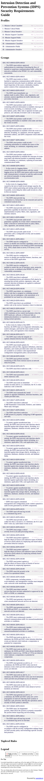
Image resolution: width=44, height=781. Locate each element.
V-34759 (40, 334)
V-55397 (40, 420)
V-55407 (40, 473)
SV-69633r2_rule (37, 649)
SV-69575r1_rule (37, 529)
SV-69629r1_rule (37, 627)
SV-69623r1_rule (37, 599)
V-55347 (40, 547)
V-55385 (40, 634)
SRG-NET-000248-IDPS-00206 (14, 356)
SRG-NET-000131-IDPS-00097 (14, 253)
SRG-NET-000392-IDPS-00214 (14, 635)
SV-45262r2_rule (37, 79)
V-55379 (40, 605)
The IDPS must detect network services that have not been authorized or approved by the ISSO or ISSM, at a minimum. (23, 591)
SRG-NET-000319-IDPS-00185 (14, 473)
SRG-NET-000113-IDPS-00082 (13, 217)
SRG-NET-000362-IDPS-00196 (14, 535)
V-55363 (40, 380)
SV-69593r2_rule (37, 549)
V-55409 (40, 485)
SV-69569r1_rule (37, 501)
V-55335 (40, 195)
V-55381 (40, 614)
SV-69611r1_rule (37, 579)
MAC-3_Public (38, 46)
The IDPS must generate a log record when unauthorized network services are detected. (21, 600)
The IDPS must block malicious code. (19, 369)
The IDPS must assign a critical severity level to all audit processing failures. (19, 531)
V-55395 (40, 692)
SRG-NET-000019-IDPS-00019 (14, 77)
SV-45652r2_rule (37, 303)
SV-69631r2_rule (37, 637)
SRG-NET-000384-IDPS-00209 (14, 587)
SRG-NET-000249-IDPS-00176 (14, 366)
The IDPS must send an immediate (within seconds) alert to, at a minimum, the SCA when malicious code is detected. (22, 384)
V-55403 (40, 459)
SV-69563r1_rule (37, 93)
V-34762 (40, 366)
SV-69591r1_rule (37, 537)
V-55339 (40, 239)
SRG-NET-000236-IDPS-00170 (14, 322)
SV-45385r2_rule (37, 142)
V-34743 (40, 300)
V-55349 (40, 559)
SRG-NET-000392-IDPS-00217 (14, 672)
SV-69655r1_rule (37, 488)
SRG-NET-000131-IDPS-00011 (13, 239)
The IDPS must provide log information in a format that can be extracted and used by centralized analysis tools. (23, 200)
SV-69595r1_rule (37, 561)
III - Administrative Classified (12, 43)
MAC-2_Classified (37, 34)
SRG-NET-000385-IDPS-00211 (13, 605)
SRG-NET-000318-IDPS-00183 (14, 446)
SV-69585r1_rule (37, 241)
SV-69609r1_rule (37, 382)
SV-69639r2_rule (37, 684)
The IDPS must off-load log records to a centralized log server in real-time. (17, 719)
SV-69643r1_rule (37, 422)
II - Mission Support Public (12, 38)
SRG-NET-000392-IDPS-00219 (14, 692)
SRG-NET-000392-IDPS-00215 (14, 646)
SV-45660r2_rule (37, 325)
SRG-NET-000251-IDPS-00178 (14, 390)
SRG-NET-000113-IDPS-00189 (13, 229)
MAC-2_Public (38, 37)
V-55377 (40, 597)
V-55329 (40, 527)
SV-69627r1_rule (37, 617)
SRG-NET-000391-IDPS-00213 (14, 625)
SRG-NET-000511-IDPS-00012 (13, 716)
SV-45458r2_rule (37, 219)
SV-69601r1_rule (37, 412)
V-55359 (40, 356)
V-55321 (40, 229)
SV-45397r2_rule (37, 184)
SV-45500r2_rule (37, 255)
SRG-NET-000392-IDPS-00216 (14, 660)
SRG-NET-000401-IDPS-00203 (14, 706)
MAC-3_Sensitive (37, 49)
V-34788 (40, 400)
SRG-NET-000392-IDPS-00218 (14, 682)
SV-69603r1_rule (37, 344)
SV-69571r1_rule (37, 511)
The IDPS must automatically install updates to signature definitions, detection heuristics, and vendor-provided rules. (23, 394)
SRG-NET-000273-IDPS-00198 (14, 400)
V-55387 (40, 646)
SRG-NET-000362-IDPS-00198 (14, 559)
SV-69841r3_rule (37, 571)
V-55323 (40, 499)
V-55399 (40, 434)
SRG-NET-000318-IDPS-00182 (14, 434)
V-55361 (40, 372)
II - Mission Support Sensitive (13, 40)
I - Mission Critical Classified (12, 26)
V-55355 (40, 410)
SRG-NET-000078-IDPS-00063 (14, 152)
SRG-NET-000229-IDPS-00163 (14, 300)
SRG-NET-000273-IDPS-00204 (14, 410)
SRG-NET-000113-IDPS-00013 (13, 205)
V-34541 (40, 116)
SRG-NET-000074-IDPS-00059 (14, 102)
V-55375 (40, 587)
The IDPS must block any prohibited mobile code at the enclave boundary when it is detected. (23, 304)
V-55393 (40, 682)
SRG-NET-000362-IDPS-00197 (14, 547)
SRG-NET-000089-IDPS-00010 (14, 166)
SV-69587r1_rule (37, 265)
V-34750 (40, 322)
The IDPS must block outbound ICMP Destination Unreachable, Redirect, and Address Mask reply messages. (22, 404)
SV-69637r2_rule (37, 674)
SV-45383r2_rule (37, 118)
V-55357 (40, 342)
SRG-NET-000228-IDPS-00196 (14, 289)
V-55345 (40, 535)
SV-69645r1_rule (37, 436)
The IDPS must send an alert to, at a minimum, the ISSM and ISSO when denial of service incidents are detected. (22, 687)
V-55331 (40, 517)
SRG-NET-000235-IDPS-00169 (14, 308)
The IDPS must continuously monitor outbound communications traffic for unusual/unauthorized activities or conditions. (19, 629)
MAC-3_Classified (37, 43)
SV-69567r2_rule (37, 231)
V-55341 (40, 263)
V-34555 (40, 181)
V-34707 (40, 274)
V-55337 (40, 724)
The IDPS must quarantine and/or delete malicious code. (16, 376)
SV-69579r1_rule (37, 168)
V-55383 (40, 624)
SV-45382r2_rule (37, 105)
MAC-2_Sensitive (37, 40)
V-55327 (40, 716)
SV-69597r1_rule (37, 708)
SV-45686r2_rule (37, 368)
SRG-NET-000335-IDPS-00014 (14, 517)
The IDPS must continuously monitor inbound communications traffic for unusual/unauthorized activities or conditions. (23, 619)
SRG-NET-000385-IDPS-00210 (14, 597)
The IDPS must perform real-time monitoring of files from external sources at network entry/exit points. (21, 361)
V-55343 (40, 288)
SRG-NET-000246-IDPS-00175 (14, 334)
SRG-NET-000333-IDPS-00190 (14, 499)
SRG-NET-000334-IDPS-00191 (14, 509)
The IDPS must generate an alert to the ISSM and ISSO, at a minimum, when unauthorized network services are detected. (23, 609)
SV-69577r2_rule (37, 519)
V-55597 (40, 390)
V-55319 (40, 205)
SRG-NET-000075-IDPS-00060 (14, 116)
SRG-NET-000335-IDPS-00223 (14, 527)
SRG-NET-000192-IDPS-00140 (14, 275)
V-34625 (40, 253)
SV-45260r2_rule (37, 65)
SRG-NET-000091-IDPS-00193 (14, 195)
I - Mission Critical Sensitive (12, 32)
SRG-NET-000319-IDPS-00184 (14, 459)
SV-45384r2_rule (37, 128)
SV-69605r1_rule (37, 358)
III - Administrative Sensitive (12, 49)
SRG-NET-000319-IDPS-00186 (14, 485)
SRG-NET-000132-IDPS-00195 (14, 263)
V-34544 (40, 152)
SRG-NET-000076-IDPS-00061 (14, 126)
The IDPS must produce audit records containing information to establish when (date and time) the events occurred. (23, 121)
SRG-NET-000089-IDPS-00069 (14, 181)
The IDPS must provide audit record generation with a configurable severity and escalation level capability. (22, 234)
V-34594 (40, 217)
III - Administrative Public (11, 46)
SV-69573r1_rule (37, 718)
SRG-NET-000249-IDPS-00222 (14, 380)
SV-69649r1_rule (37, 462)
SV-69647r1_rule (37, 448)
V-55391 (40, 672)
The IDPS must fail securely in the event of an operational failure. (16, 572)
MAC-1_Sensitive (37, 31)
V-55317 (40, 90)
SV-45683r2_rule (37, 336)
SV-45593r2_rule (37, 277)
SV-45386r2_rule (37, 154)
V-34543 (40, 140)
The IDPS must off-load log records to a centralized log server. (17, 512)
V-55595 (40, 569)
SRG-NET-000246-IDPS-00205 (14, 342)
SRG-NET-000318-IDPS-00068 (14, 420)
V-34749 (40, 308)
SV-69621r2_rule (37, 589)
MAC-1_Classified (37, 25)
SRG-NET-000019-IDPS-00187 (14, 90)
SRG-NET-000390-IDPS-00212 (14, 615)
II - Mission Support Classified (13, 35)
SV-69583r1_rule (37, 726)
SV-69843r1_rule (37, 392)
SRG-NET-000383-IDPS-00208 (14, 577)
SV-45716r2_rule (37, 402)
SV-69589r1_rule (37, 291)
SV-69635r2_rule (37, 663)
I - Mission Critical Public (11, 29)
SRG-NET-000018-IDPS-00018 (14, 63)
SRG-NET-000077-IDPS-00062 (14, 140)
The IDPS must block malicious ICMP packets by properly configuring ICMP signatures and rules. (23, 414)
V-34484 (40, 62)
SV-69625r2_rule (37, 607)
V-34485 (40, 76)
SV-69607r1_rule (37, 374)
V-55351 (40, 706)
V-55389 (40, 660)
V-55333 (40, 166)
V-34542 (40, 126)
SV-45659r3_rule (37, 311)
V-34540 (40, 102)
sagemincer (39, 778)
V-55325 (40, 509)
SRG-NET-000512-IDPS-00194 (14, 724)
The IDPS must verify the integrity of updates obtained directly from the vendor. (18, 338)
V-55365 (40, 577)
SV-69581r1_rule (37, 198)
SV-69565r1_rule (37, 208)
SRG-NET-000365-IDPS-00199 (14, 569)
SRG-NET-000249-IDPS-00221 (14, 372)
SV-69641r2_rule (37, 694)
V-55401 (40, 445)
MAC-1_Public (38, 28)
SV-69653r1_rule (37, 476)
